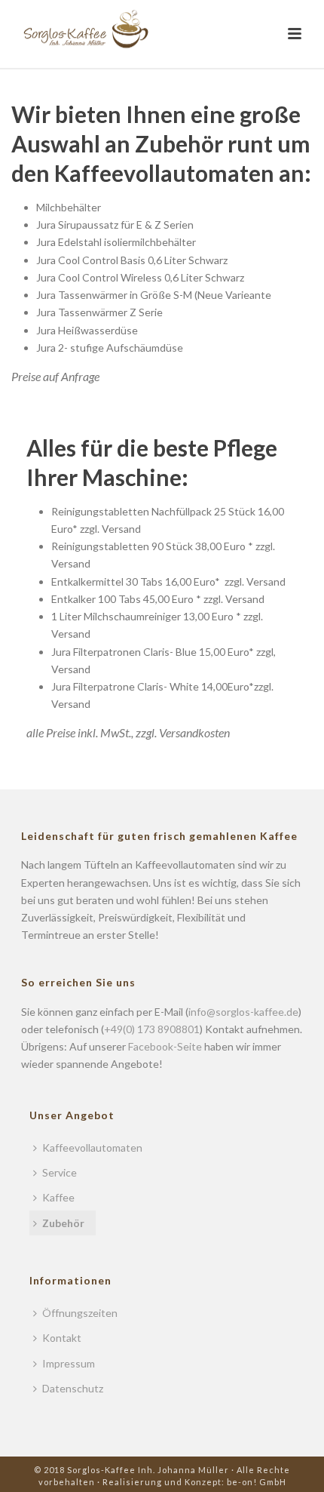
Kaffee (58, 1197)
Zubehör (63, 1223)
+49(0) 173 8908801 (152, 1029)
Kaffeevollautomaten (92, 1147)
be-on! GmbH (256, 1482)
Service (59, 1172)
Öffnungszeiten (80, 1312)
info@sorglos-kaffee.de (243, 1011)
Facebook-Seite (165, 1046)
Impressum (68, 1363)
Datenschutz (72, 1388)
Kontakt (61, 1337)
